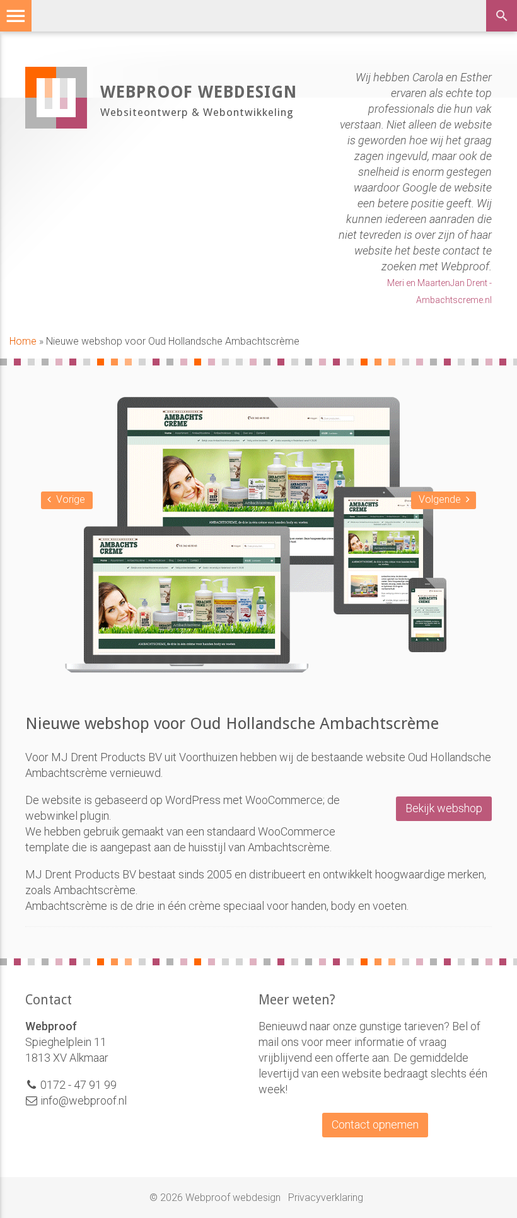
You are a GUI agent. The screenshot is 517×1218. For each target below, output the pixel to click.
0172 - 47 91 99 (78, 1084)
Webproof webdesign (198, 92)
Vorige (70, 499)
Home (23, 341)
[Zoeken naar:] (505, 18)
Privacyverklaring (325, 1198)
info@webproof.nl (82, 1100)
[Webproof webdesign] (56, 124)
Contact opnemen (375, 1124)
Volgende (440, 499)
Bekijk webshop (443, 808)
